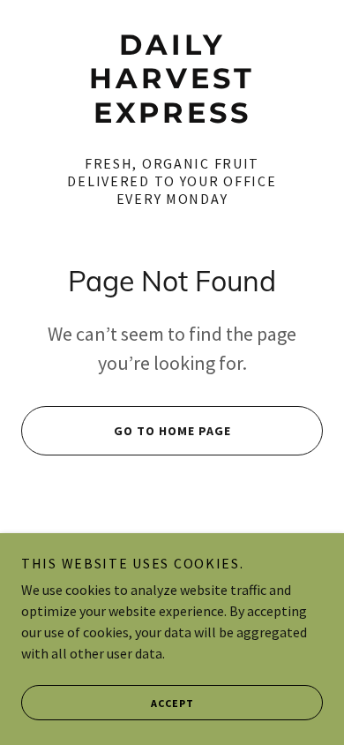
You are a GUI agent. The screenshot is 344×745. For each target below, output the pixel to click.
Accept (172, 703)
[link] (172, 79)
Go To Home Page (172, 431)
